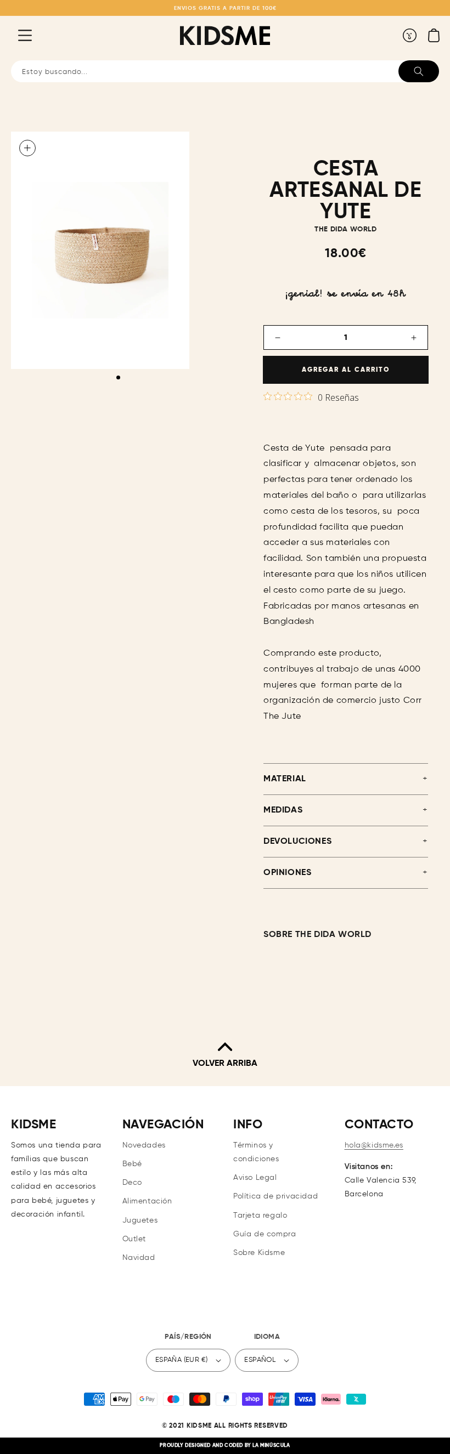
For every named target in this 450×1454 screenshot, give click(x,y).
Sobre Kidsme (259, 1253)
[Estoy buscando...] (418, 71)
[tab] (118, 377)
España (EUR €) (181, 1360)
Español (259, 1360)
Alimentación (147, 1201)
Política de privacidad (275, 1196)
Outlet (134, 1239)
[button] (16, 35)
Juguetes (140, 1220)
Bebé (132, 1164)
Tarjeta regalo (260, 1215)
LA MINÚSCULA (271, 1445)
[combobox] (225, 71)
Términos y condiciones (256, 1152)
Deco (132, 1182)
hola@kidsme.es (374, 1145)
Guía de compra (264, 1234)
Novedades (144, 1145)
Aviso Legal (255, 1178)
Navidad (138, 1258)
